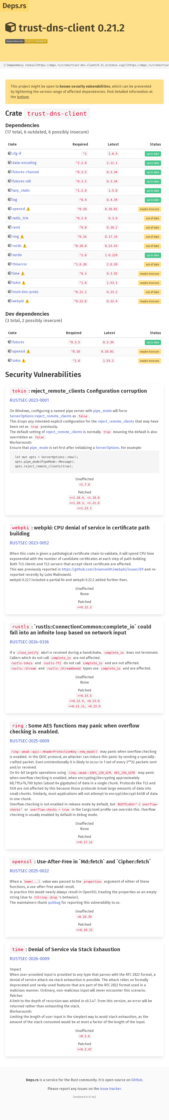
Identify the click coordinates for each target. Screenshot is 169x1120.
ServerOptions (21, 416)
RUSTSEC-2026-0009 (30, 958)
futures (18, 342)
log (14, 200)
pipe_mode (102, 411)
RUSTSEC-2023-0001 (29, 400)
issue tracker (110, 1089)
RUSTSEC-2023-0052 (29, 543)
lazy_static (21, 190)
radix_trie (20, 218)
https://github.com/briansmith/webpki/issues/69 (102, 569)
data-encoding (24, 163)
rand (16, 227)
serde (17, 255)
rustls (17, 246)
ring (15, 236)
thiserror (19, 264)
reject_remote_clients (53, 416)
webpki (18, 301)
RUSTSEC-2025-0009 (29, 741)
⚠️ (28, 209)
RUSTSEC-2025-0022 (29, 870)
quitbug (54, 902)
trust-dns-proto (25, 292)
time (16, 273)
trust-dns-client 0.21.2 (70, 28)
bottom (23, 97)
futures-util (21, 181)
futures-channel (25, 172)
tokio (16, 283)
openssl (18, 209)
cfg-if (16, 153)
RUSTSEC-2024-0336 (29, 642)
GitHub (136, 1080)
